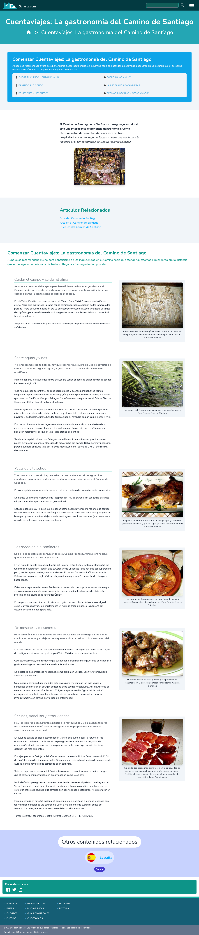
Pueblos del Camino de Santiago (80, 227)
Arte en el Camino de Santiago (79, 223)
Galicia (99, 869)
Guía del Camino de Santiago (78, 218)
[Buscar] (181, 5)
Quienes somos (24, 932)
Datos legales (41, 932)
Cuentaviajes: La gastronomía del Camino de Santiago (107, 32)
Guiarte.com (10, 932)
